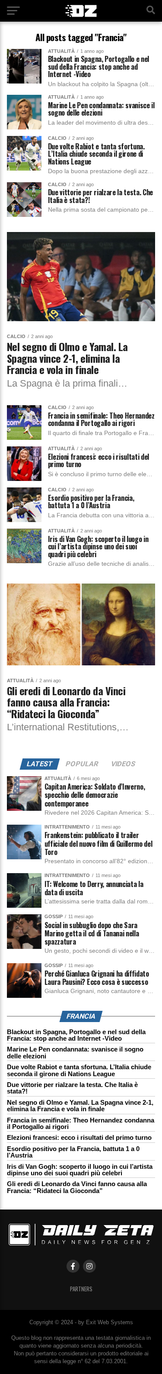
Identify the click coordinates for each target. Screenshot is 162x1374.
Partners (81, 1289)
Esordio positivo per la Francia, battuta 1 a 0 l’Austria (73, 1152)
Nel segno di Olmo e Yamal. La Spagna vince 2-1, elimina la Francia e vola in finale (80, 1106)
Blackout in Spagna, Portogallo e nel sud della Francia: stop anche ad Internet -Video (76, 1035)
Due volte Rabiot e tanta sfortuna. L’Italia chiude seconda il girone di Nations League (79, 1070)
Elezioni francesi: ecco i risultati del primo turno (79, 1137)
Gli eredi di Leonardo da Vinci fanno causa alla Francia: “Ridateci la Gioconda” (77, 1187)
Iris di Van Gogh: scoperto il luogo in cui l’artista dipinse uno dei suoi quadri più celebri (79, 1170)
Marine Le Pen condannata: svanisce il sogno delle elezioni (75, 1052)
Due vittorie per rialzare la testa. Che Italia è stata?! (72, 1088)
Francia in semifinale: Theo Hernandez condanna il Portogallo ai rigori (80, 1123)
